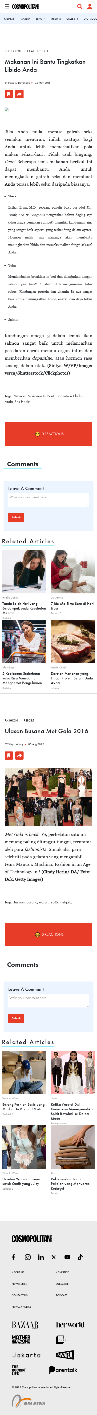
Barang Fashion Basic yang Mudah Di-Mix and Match (23, 1107)
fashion (19, 902)
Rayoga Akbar (59, 1123)
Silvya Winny (16, 744)
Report (29, 720)
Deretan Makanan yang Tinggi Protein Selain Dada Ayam (72, 678)
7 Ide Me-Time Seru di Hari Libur (72, 606)
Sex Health (23, 401)
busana (32, 902)
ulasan (43, 902)
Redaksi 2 (56, 613)
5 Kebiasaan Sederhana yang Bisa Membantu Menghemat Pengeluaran (22, 678)
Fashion (11, 720)
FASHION (9, 19)
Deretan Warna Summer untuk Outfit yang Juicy (21, 1181)
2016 (54, 902)
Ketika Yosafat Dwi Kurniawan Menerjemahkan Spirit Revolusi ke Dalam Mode (72, 1111)
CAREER (25, 19)
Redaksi (6, 618)
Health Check (37, 51)
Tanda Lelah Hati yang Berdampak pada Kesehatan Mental (24, 608)
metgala (65, 902)
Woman (20, 395)
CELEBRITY (72, 19)
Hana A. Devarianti (19, 83)
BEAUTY (40, 19)
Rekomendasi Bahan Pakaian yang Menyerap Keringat (70, 1184)
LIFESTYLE (55, 19)
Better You (13, 51)
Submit (16, 517)
